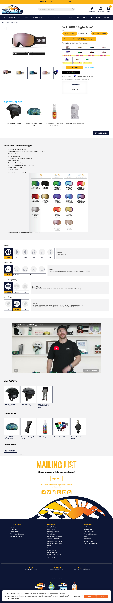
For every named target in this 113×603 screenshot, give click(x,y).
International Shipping (90, 543)
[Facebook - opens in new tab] (44, 492)
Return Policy (14, 532)
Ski (26, 17)
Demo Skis (50, 548)
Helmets (68, 17)
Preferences (77, 596)
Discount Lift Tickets (53, 539)
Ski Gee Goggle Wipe (60, 436)
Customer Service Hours (56, 569)
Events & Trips (51, 550)
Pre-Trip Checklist (52, 552)
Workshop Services (53, 532)
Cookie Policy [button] (49, 596)
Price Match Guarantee (17, 534)
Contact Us (13, 529)
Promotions (87, 539)
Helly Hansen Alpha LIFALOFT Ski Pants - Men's (44, 406)
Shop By (107, 17)
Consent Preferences (56, 578)
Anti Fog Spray (42, 436)
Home (3, 22)
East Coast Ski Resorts (54, 555)
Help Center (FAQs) (16, 536)
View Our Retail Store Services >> (56, 2)
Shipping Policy (88, 541)
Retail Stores (51, 529)
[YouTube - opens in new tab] (64, 492)
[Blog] (69, 492)
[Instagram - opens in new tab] (54, 492)
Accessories (81, 17)
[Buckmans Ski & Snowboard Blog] (63, 586)
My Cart (109, 9)
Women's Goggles (14, 22)
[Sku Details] (88, 79)
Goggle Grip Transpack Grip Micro (27, 437)
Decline (89, 596)
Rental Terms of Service (54, 536)
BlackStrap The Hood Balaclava (75, 123)
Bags (48, 17)
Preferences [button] (17, 598)
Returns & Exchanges (90, 534)
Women (12, 17)
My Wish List (88, 529)
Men (3, 17)
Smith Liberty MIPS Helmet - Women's (13, 124)
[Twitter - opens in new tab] (49, 492)
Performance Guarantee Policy (54, 544)
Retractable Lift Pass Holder (76, 437)
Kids (20, 17)
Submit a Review (10, 451)
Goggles (57, 17)
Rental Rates (51, 534)
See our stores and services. (82, 569)
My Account (101, 11)
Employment (51, 557)
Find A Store (92, 11)
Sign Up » (56, 478)
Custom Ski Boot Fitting (54, 541)
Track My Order (88, 532)
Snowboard (37, 17)
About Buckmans (52, 527)
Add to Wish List (89, 67)
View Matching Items (101, 133)
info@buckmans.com (31, 569)
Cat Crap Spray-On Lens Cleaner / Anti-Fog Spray (54, 124)
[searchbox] (73, 9)
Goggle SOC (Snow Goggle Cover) (34, 124)
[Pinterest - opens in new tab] (59, 492)
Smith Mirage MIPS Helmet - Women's (26, 405)
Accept (102, 596)
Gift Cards (95, 17)
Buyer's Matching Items (13, 101)
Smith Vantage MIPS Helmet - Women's (10, 405)
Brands (86, 536)
